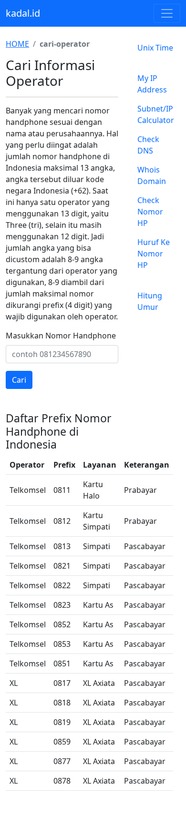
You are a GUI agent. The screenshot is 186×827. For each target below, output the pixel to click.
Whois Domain (151, 175)
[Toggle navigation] (167, 13)
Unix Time (155, 47)
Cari (19, 380)
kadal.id (23, 13)
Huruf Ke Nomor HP (153, 253)
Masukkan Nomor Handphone (61, 335)
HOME (17, 44)
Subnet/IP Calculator (155, 114)
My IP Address (152, 84)
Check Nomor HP (150, 211)
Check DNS (148, 145)
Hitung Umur (149, 301)
